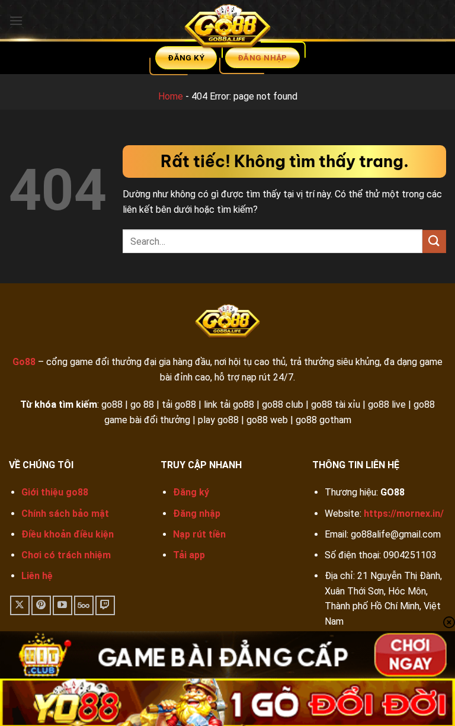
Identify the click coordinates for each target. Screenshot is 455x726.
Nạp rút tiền (199, 534)
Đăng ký (191, 492)
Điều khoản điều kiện (67, 534)
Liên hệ (37, 575)
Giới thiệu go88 (54, 492)
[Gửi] (434, 241)
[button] (16, 20)
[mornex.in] (227, 28)
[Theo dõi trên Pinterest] (41, 605)
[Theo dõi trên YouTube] (62, 605)
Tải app (189, 555)
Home (170, 96)
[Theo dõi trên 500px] (84, 605)
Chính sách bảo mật (65, 513)
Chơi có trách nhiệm (66, 555)
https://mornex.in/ (404, 513)
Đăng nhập (196, 513)
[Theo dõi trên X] (20, 605)
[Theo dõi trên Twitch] (105, 605)
